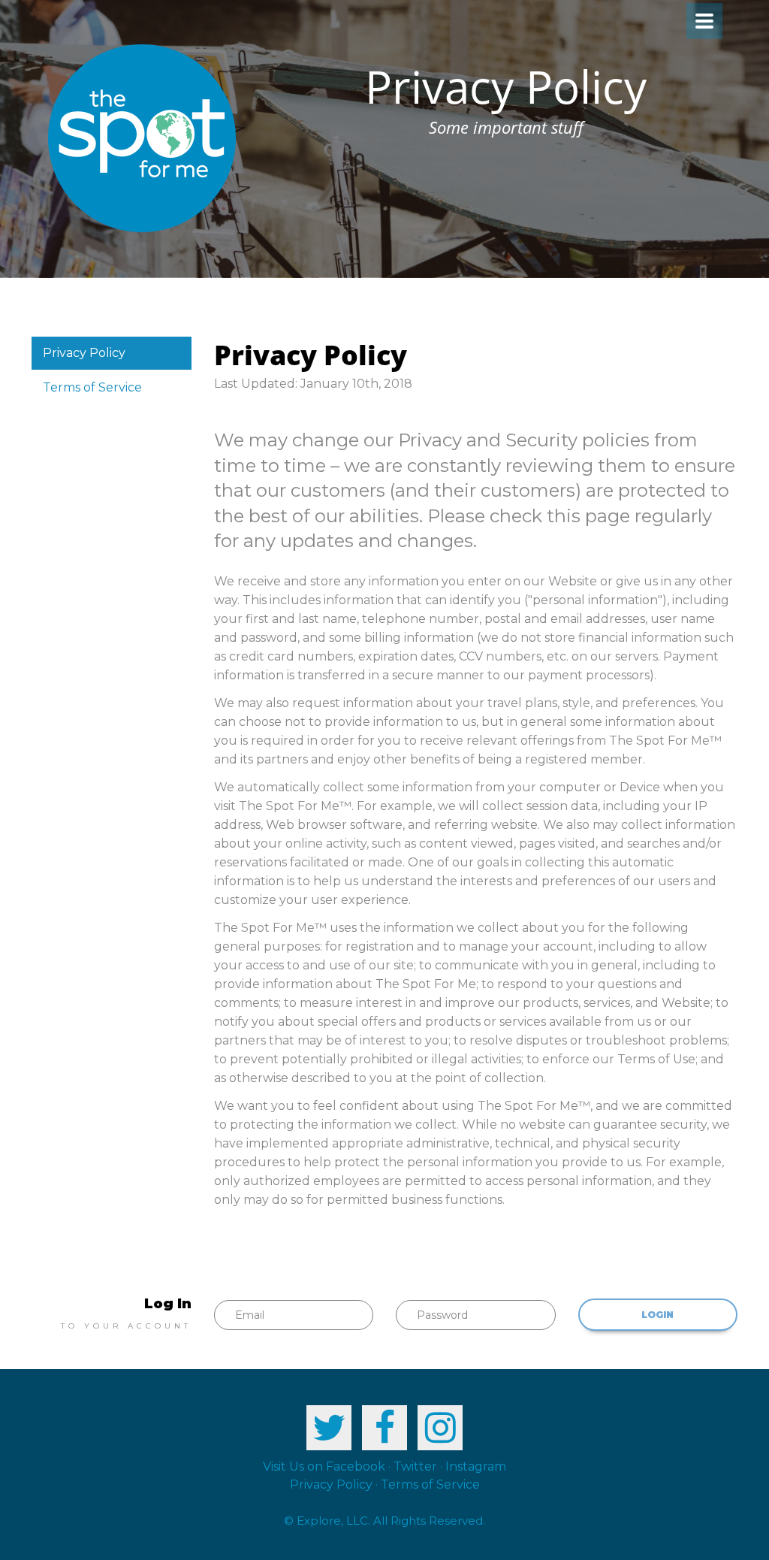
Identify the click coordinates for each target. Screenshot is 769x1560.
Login (657, 1314)
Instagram (475, 1466)
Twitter (415, 1466)
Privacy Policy (84, 353)
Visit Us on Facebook (324, 1466)
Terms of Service (92, 387)
